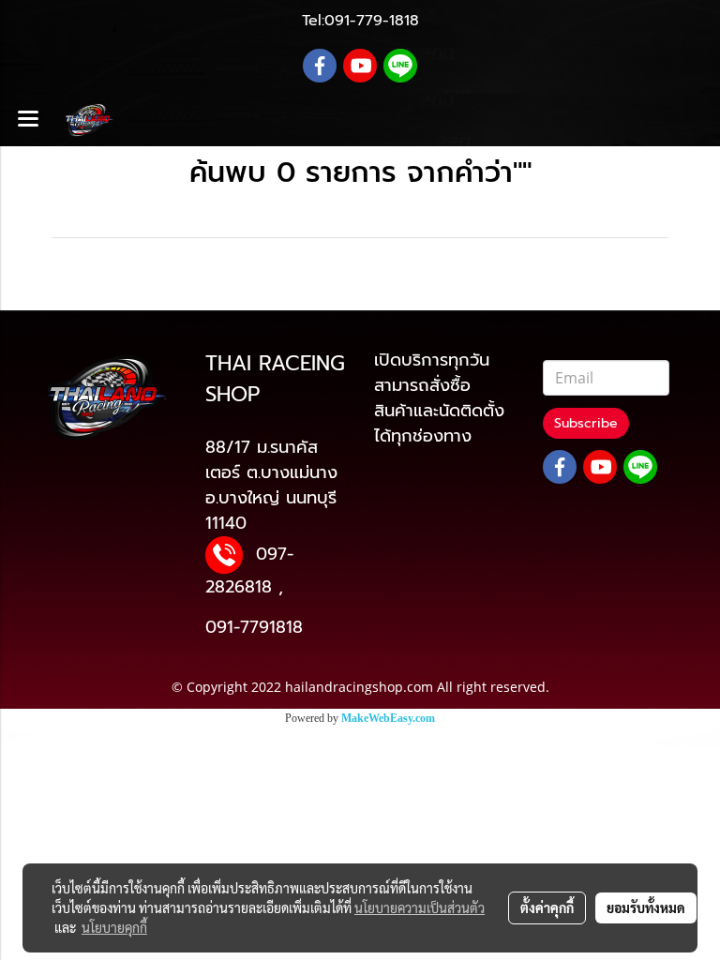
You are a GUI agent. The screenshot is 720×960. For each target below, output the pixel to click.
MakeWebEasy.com (388, 718)
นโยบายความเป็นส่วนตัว (419, 907)
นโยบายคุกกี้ (114, 927)
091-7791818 (254, 627)
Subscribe (586, 423)
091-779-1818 (371, 20)
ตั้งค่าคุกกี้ (547, 907)
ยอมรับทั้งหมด (646, 907)
